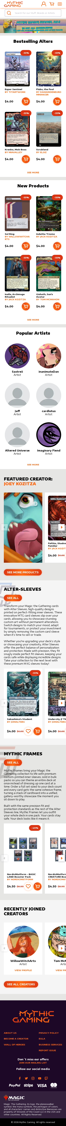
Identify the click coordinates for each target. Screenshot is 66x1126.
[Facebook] (19, 1078)
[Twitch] (46, 1078)
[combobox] (33, 13)
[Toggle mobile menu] (59, 4)
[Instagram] (33, 1078)
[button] (61, 527)
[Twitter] (26, 1078)
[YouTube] (39, 1078)
